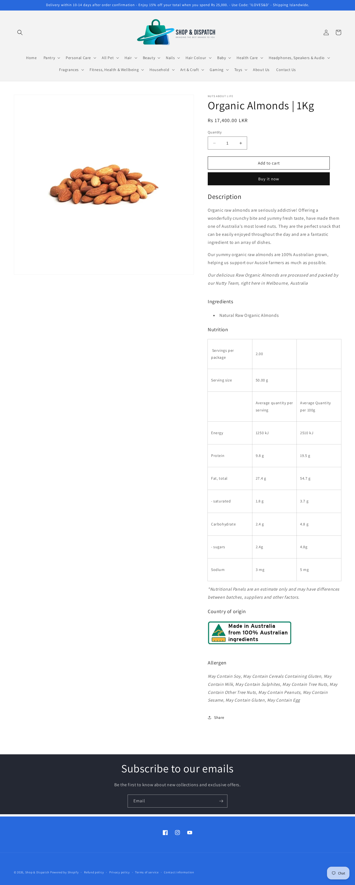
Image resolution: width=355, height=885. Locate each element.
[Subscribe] (221, 801)
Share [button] (219, 717)
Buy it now (268, 178)
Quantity (215, 132)
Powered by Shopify (64, 872)
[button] (20, 32)
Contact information (179, 872)
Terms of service (146, 872)
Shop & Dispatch (37, 872)
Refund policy (94, 872)
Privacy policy (119, 872)
